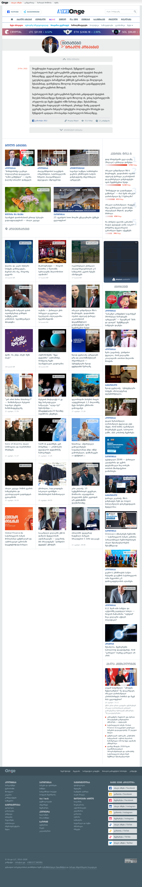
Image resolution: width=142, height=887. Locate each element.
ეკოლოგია (9, 808)
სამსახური (78, 820)
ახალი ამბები (16, 3)
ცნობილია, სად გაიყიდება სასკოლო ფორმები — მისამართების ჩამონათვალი (52, 482)
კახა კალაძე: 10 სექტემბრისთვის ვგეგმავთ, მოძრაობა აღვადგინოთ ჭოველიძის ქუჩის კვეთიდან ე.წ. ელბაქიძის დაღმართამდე (85, 482)
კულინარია (78, 811)
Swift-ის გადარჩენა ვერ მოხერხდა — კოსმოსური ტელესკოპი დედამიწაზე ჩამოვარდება (52, 437)
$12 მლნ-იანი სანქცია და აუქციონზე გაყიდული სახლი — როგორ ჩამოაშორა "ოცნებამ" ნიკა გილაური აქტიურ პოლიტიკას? (121, 603)
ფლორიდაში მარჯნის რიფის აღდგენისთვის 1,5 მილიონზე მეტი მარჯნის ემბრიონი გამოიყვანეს (85, 393)
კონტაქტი (133, 771)
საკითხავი (99, 19)
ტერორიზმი (9, 789)
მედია (7, 829)
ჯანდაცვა (8, 814)
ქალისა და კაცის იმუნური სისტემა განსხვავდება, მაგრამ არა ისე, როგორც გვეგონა (19, 259)
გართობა (77, 814)
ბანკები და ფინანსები (48, 785)
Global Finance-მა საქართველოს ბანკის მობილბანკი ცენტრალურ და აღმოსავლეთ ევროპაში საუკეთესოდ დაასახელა (19, 526)
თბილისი (8, 817)
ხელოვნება (43, 815)
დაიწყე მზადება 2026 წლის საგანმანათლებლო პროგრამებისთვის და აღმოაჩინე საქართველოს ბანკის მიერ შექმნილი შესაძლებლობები (120, 751)
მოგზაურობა (79, 805)
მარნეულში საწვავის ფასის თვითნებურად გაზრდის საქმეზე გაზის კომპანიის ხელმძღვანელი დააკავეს (19, 304)
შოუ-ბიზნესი (44, 818)
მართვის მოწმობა (44, 3)
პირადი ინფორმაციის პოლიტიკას (83, 867)
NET (52, 19)
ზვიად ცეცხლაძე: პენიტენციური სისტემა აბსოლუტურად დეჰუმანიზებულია (121, 380)
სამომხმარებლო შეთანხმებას (54, 867)
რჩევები (77, 829)
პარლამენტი (10, 785)
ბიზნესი (42, 789)
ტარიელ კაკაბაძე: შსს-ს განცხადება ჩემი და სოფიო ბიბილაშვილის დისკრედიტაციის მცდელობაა (121, 491)
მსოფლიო (9, 792)
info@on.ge (20, 862)
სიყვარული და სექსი (82, 823)
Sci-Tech (44, 799)
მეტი (129, 25)
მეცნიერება (43, 808)
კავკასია (8, 795)
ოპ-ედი (74, 19)
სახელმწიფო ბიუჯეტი (48, 792)
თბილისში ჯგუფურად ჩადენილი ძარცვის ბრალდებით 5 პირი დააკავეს (85, 526)
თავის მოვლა (79, 795)
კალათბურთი (44, 831)
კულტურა (44, 812)
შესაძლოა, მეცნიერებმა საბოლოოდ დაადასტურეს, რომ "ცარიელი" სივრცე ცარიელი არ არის (121, 640)
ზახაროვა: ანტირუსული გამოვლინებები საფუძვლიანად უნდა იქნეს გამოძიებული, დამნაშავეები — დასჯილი (85, 437)
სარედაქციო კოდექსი (91, 771)
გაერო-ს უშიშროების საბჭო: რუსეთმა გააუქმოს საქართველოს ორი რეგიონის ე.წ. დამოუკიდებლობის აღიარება (121, 566)
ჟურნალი (40, 19)
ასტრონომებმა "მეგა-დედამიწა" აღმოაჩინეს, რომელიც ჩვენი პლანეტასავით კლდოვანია (52, 348)
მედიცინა (77, 789)
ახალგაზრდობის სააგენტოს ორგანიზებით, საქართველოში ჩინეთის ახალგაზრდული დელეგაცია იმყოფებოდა (53, 165)
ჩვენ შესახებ (65, 771)
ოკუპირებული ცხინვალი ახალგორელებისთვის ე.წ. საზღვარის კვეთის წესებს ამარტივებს (85, 259)
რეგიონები (9, 820)
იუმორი (77, 817)
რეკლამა (126, 19)
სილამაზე (77, 802)
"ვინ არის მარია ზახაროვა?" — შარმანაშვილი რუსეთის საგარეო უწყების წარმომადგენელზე (19, 393)
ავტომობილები (80, 808)
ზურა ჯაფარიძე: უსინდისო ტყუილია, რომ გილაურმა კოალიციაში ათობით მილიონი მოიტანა (121, 346)
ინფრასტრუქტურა (12, 826)
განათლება (9, 811)
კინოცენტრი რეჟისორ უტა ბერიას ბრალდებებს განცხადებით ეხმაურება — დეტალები (121, 719)
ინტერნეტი (43, 805)
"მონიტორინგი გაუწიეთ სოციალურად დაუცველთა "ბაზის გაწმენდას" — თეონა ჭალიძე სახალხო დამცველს (21, 165)
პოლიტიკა (94, 25)
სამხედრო (9, 801)
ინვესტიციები (32, 12)
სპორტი (43, 822)
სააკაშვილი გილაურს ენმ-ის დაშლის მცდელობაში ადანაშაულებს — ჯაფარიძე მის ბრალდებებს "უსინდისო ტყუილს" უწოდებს (52, 526)
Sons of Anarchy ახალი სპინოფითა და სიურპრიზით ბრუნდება (19, 437)
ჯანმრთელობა (82, 782)
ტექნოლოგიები (45, 802)
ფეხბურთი (43, 825)
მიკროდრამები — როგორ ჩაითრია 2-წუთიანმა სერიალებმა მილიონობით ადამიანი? (52, 259)
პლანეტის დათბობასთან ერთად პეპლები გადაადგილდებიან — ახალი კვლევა (29, 204)
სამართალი (10, 823)
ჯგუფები (14, 12)
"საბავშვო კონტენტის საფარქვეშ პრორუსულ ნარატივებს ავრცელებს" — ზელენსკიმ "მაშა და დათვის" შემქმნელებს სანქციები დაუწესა (121, 309)
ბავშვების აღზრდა (81, 792)
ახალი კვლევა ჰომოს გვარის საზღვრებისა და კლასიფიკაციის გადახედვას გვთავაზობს (19, 482)
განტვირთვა (29, 3)
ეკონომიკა (120, 25)
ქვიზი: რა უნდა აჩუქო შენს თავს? (19, 348)
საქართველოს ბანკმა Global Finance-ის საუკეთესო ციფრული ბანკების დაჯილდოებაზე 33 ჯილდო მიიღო (122, 729)
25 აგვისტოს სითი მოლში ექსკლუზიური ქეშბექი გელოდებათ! (78, 204)
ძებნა (56, 3)
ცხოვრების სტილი (84, 799)
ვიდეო (62, 19)
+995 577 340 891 (35, 862)
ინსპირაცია (78, 826)
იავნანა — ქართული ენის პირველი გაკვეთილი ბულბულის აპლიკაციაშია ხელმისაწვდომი (52, 304)
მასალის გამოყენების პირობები (114, 771)
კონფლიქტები (11, 798)
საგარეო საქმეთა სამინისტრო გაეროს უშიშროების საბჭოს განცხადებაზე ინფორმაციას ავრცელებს (86, 165)
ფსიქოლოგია (79, 785)
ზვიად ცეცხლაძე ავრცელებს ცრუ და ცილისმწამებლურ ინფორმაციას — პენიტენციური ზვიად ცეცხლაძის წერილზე (85, 348)
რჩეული (113, 19)
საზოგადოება (107, 25)
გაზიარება (41, 121)
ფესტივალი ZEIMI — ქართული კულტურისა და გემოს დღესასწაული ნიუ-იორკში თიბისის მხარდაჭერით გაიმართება (121, 455)
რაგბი (41, 828)
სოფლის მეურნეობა (47, 795)
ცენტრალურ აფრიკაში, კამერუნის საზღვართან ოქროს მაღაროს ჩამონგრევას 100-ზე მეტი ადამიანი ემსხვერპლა (121, 739)
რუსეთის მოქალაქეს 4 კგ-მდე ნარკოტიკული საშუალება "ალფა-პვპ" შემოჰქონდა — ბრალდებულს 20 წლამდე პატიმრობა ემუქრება (52, 393)
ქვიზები (85, 19)
